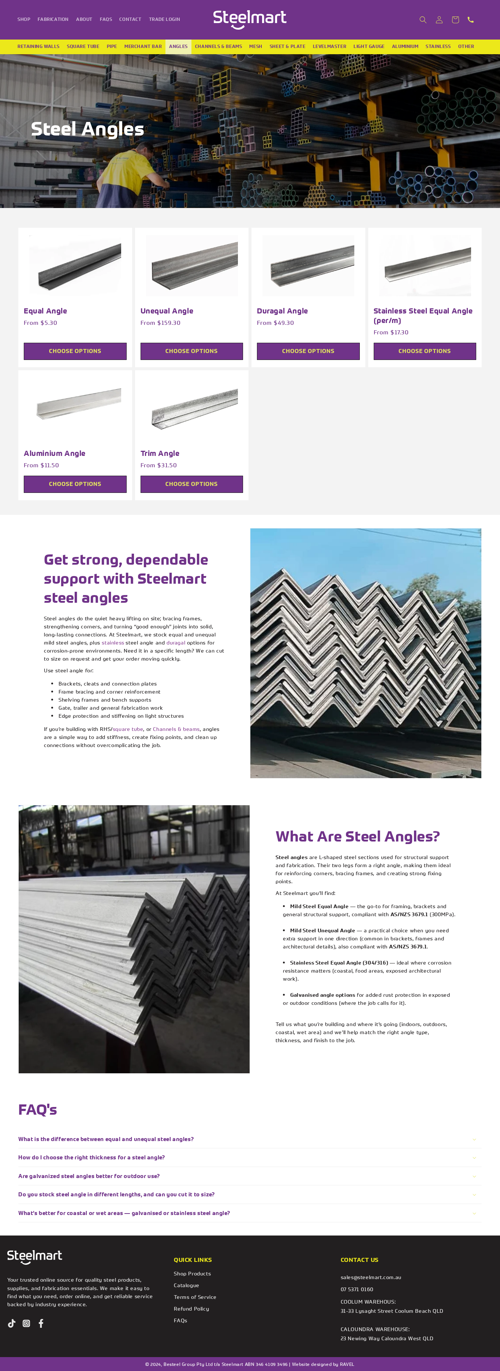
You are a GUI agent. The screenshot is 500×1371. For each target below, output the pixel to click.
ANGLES (178, 46)
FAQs (180, 1320)
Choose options (75, 351)
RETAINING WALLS (39, 46)
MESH (255, 46)
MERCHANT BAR (143, 46)
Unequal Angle (167, 310)
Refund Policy (191, 1308)
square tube (128, 728)
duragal (176, 642)
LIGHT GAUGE (369, 46)
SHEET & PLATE (288, 46)
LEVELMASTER (330, 46)
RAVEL (347, 1364)
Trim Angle (160, 453)
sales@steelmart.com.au (371, 1277)
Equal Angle (45, 310)
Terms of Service (195, 1296)
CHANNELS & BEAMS (218, 46)
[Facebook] (41, 1323)
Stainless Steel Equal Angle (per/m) (423, 315)
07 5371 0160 (357, 1289)
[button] (423, 20)
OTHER (466, 46)
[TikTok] (11, 1323)
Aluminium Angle (55, 453)
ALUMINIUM (405, 46)
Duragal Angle (282, 310)
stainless (113, 642)
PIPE (112, 46)
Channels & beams (176, 728)
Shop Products (192, 1273)
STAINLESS (438, 46)
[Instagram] (26, 1323)
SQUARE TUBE (83, 46)
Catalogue (186, 1285)
